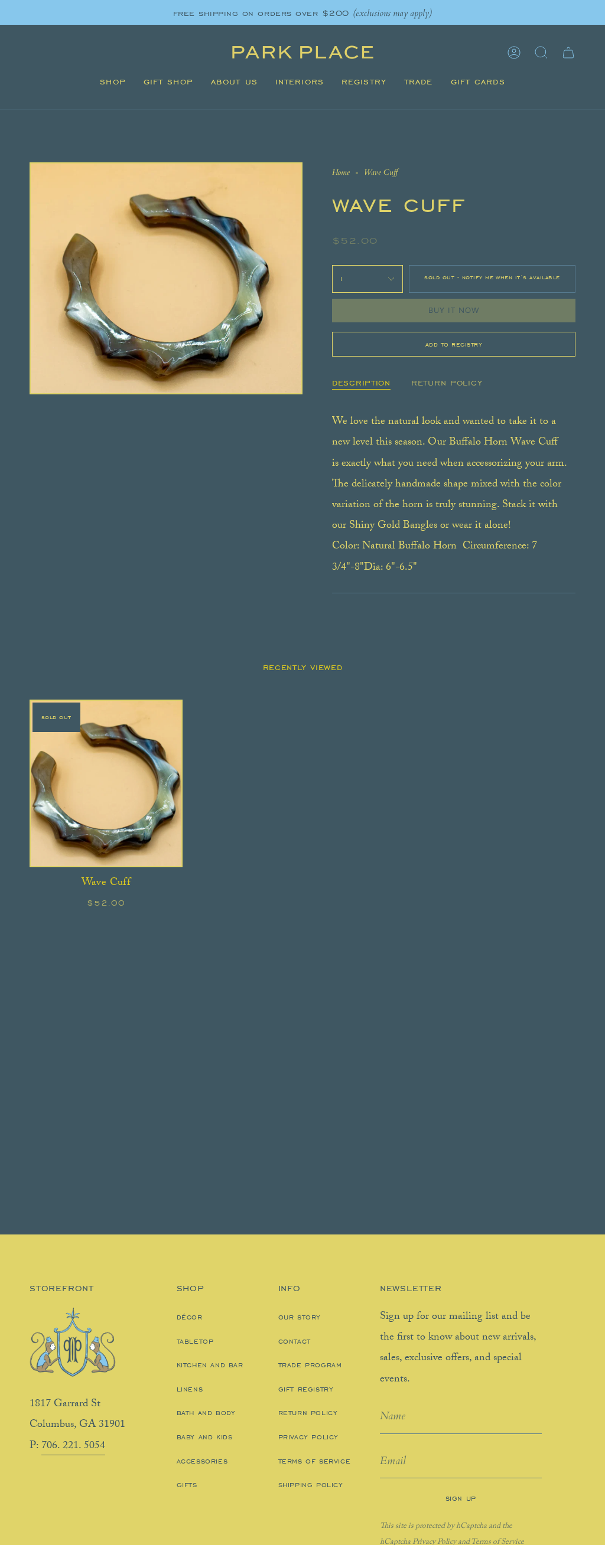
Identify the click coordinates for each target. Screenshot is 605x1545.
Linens (190, 1389)
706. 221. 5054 (73, 1446)
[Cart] (568, 53)
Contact (294, 1341)
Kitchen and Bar (210, 1365)
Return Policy (308, 1412)
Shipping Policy (310, 1485)
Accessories (202, 1461)
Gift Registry (306, 1389)
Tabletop (195, 1341)
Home (341, 172)
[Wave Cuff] (106, 784)
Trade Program (310, 1365)
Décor (190, 1317)
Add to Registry (454, 344)
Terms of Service (314, 1461)
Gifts (187, 1485)
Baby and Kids (205, 1437)
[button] (112, 82)
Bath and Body (206, 1412)
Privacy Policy (308, 1437)
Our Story (299, 1317)
